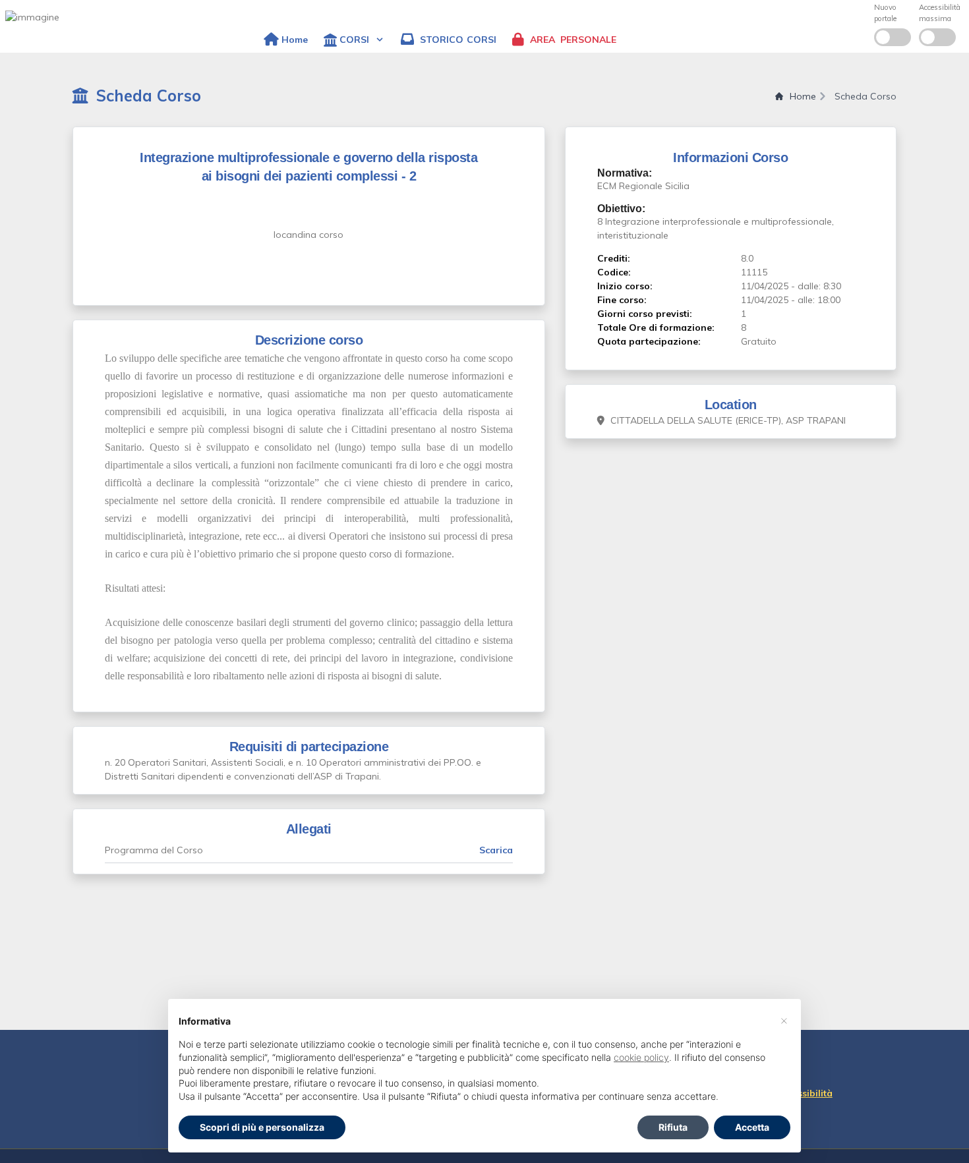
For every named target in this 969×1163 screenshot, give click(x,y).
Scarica (496, 850)
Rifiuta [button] (673, 1127)
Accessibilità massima (939, 13)
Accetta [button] (752, 1127)
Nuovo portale (885, 13)
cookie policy (641, 1057)
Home (803, 96)
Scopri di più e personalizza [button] (262, 1127)
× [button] (784, 1020)
